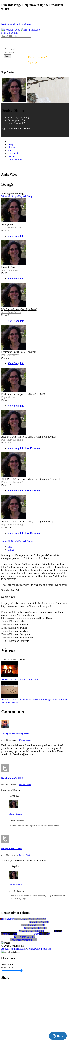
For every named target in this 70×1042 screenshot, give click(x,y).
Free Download (33, 448)
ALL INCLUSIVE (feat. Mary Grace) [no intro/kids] (28, 436)
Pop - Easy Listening (12, 439)
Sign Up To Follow (11, 128)
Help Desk (14, 948)
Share (27, 128)
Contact (31, 948)
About (4, 948)
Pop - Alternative (10, 354)
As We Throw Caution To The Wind (20, 679)
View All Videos (9, 702)
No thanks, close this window (16, 24)
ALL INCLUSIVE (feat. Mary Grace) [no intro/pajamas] (30, 479)
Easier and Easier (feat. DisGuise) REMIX (23, 394)
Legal (23, 948)
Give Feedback (43, 948)
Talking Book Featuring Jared (15, 733)
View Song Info (16, 236)
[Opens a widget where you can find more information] (58, 1036)
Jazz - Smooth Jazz (11, 227)
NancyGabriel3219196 (11, 848)
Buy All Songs (25, 196)
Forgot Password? (37, 57)
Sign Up (32, 62)
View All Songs (9, 196)
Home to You (8, 267)
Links (11, 549)
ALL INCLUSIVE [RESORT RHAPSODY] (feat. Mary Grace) (34, 699)
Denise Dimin (25, 740)
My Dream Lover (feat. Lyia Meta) (19, 309)
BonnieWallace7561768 (12, 778)
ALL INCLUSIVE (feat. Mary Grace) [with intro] (27, 521)
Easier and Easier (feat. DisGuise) (18, 351)
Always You (7, 224)
